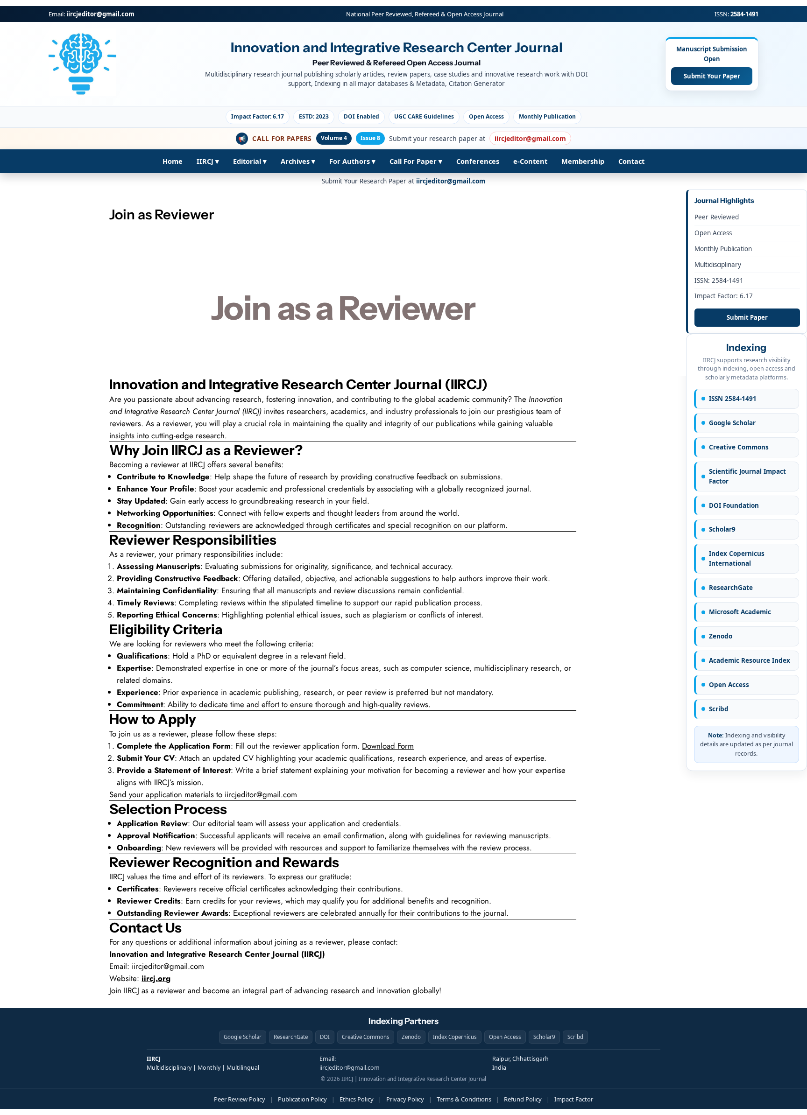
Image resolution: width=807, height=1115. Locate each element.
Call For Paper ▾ (415, 161)
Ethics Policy (357, 1099)
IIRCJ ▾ (208, 161)
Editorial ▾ (250, 161)
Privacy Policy (405, 1099)
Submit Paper (747, 317)
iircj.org (156, 978)
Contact (631, 161)
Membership (582, 161)
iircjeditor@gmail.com (100, 14)
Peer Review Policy (239, 1099)
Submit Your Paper (712, 76)
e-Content (530, 161)
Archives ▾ (298, 161)
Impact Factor (573, 1099)
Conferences (477, 161)
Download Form (388, 745)
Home (173, 161)
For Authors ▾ (352, 161)
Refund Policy (523, 1099)
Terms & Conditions (464, 1099)
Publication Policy (302, 1099)
